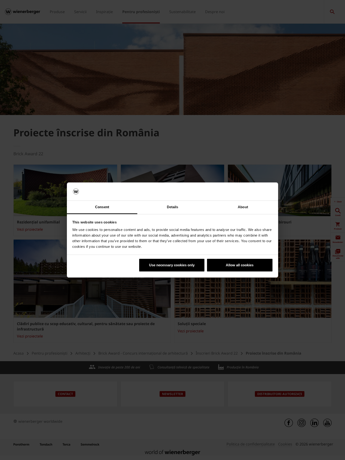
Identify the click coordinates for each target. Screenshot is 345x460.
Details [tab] (172, 207)
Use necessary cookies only (172, 265)
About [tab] (243, 207)
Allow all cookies (239, 265)
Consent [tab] (102, 207)
